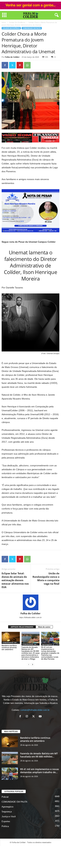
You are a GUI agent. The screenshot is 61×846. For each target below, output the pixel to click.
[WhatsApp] (27, 65)
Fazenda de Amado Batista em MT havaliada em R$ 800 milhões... (39, 755)
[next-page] (32, 664)
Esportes (6, 821)
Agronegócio (47, 644)
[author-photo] (30, 602)
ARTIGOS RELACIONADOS (22, 627)
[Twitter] (12, 65)
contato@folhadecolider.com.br (34, 710)
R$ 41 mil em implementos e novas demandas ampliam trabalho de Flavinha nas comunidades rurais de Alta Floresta (50, 653)
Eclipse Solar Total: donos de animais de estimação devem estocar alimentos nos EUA (15, 580)
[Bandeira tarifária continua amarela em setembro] (11, 638)
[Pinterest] (20, 65)
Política (5, 826)
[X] (34, 716)
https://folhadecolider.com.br (30, 617)
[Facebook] (5, 65)
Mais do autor (44, 627)
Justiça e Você (9, 816)
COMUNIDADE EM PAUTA (32, 28)
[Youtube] (41, 716)
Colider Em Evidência (17, 22)
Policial (5, 797)
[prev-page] (28, 664)
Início (4, 22)
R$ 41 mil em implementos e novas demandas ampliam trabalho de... (39, 771)
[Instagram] (27, 716)
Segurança (7, 811)
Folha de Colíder (12, 57)
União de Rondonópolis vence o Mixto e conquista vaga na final (46, 578)
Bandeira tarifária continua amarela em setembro (9, 647)
